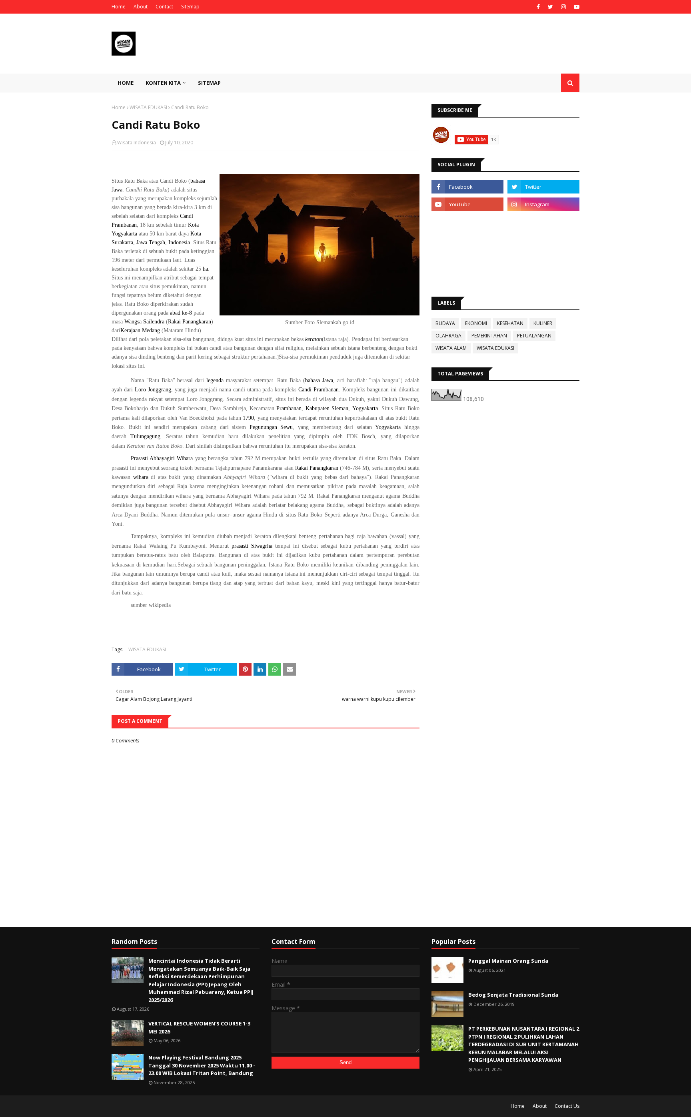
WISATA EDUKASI (148, 107)
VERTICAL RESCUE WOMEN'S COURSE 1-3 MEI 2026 (199, 1027)
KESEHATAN (510, 323)
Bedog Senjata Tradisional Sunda (513, 994)
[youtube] (575, 7)
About (141, 6)
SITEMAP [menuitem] (209, 82)
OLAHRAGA (448, 335)
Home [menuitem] (126, 82)
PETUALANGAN (534, 335)
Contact (164, 6)
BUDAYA (445, 323)
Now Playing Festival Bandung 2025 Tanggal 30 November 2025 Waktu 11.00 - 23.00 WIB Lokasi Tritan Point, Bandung (201, 1065)
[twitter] (550, 7)
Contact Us (567, 1106)
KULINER (542, 323)
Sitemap (190, 6)
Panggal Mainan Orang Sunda (508, 960)
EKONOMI (476, 323)
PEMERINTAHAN (489, 335)
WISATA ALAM (451, 348)
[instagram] (563, 7)
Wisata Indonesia (136, 142)
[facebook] (538, 7)
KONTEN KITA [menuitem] (163, 82)
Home (119, 6)
